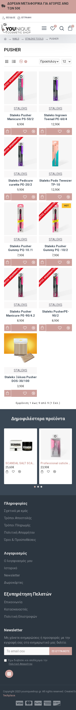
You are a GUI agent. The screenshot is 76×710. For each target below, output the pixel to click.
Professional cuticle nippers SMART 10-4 (56, 463)
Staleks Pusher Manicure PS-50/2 (20, 117)
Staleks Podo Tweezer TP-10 (55, 182)
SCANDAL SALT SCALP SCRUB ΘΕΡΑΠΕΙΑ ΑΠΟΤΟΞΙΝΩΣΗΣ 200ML (20, 463)
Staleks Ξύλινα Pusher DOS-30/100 (20, 379)
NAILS (16, 38)
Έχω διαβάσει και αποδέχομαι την (27, 662)
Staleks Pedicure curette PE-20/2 (20, 182)
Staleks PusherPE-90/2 (55, 313)
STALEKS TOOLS (34, 38)
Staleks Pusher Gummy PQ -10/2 (55, 248)
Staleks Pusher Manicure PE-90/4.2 (20, 313)
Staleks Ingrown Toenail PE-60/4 (55, 117)
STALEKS (20, 108)
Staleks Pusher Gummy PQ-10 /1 (20, 248)
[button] (35, 487)
